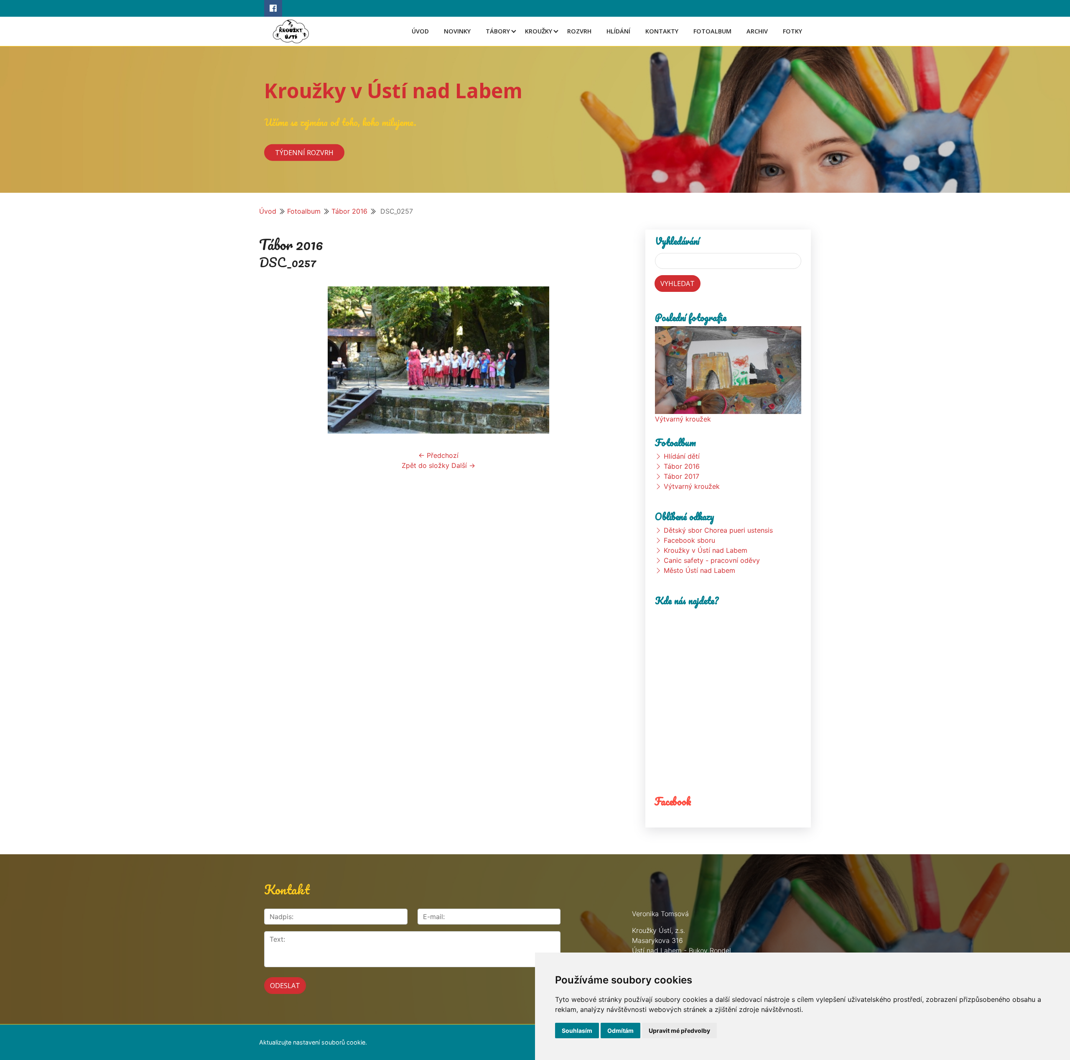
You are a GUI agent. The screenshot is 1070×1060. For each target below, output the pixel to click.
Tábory (498, 31)
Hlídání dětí (682, 456)
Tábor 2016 (349, 211)
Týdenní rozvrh (304, 152)
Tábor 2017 (681, 476)
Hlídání (618, 31)
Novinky (457, 31)
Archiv (757, 31)
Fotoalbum (712, 31)
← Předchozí (438, 455)
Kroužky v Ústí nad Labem (393, 90)
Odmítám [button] (620, 1030)
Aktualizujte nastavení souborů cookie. (313, 1042)
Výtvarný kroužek (683, 419)
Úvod (420, 31)
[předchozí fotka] (272, 360)
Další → (463, 465)
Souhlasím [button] (577, 1030)
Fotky (792, 31)
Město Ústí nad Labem (699, 570)
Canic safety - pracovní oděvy (712, 560)
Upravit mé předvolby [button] (679, 1030)
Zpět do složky (425, 465)
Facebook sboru (689, 540)
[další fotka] (604, 360)
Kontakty (661, 31)
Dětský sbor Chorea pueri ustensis (718, 530)
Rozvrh (579, 31)
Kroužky (538, 31)
